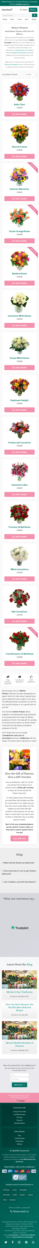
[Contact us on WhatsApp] (33, 1242)
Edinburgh (6, 1190)
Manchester (6, 1195)
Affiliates (19, 1144)
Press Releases (20, 1141)
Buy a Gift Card (19, 838)
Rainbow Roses (19, 273)
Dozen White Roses (19, 358)
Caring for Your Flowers (19, 1111)
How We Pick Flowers (19, 1114)
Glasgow (22, 1195)
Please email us (20, 1211)
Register (34, 19)
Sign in (27, 19)
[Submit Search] (34, 15)
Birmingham (23, 1190)
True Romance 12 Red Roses (19, 653)
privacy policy (13, 1235)
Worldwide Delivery (19, 1123)
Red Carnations (19, 611)
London (14, 1190)
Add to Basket (21, 114)
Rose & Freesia (19, 146)
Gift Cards (19, 1117)
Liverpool (30, 1195)
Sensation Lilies (20, 484)
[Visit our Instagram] (19, 1242)
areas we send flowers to (23, 1184)
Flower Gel (20, 1120)
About (12, 19)
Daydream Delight (19, 400)
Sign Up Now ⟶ (19, 1085)
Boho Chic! (19, 104)
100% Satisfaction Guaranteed (19, 1097)
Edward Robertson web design (23, 1237)
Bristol (5, 1200)
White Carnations (19, 569)
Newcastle (12, 1200)
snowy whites (20, 50)
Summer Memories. (19, 188)
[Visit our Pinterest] (26, 1242)
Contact (19, 19)
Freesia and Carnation (19, 442)
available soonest (22, 4)
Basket (25, 9)
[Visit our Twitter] (6, 1242)
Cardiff (15, 1195)
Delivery (5, 19)
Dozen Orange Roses (19, 231)
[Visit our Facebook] (12, 1242)
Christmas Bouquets (11, 64)
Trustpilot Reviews (20, 1138)
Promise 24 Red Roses (19, 527)
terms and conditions (28, 1235)
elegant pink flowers (19, 52)
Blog (29, 964)
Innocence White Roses (19, 315)
